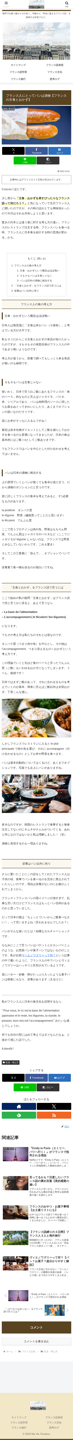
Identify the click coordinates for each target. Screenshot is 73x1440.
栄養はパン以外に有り (26, 290)
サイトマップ (19, 1417)
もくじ (31, 258)
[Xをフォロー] (54, 1106)
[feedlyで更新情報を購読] (19, 1115)
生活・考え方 (12, 1062)
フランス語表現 (54, 1417)
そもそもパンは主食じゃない (36, 275)
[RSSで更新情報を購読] (54, 1115)
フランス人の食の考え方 (27, 265)
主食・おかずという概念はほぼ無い (40, 270)
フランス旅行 (19, 1427)
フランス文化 (54, 1422)
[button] (48, 160)
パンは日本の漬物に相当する (36, 280)
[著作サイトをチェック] (19, 1106)
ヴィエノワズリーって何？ (39, 955)
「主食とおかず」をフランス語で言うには (37, 285)
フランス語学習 (19, 1422)
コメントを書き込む (36, 1341)
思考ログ (54, 1427)
